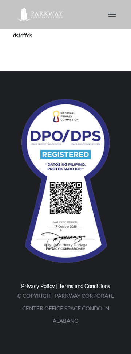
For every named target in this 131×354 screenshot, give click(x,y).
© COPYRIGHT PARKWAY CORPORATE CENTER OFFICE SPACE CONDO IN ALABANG (65, 308)
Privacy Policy (38, 286)
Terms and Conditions (84, 286)
